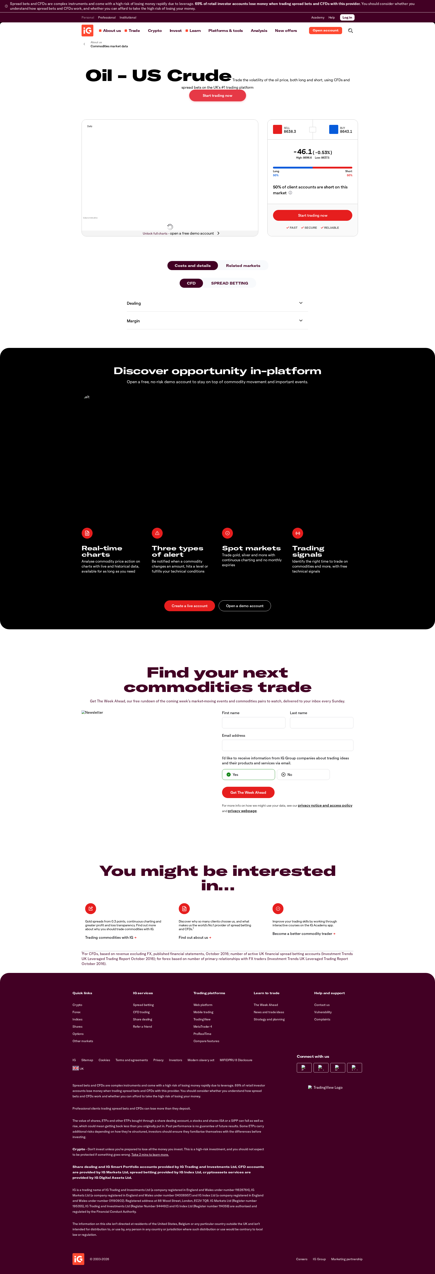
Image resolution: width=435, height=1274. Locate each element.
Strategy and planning (269, 1019)
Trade (134, 30)
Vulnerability (322, 1012)
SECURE (310, 227)
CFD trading (141, 1012)
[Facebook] (304, 1067)
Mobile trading (203, 1012)
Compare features (206, 1041)
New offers (286, 30)
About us (112, 30)
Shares (77, 1026)
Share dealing (142, 1019)
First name (230, 713)
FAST (293, 227)
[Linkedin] (354, 1067)
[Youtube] (337, 1067)
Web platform (203, 1005)
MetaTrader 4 (202, 1026)
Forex (76, 1012)
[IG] (87, 30)
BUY (342, 127)
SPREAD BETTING (229, 283)
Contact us (322, 1005)
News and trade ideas (269, 1012)
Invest (176, 30)
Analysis (259, 30)
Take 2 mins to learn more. (150, 1155)
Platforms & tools (225, 30)
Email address (233, 735)
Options (78, 1034)
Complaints (322, 1019)
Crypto (155, 30)
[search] (350, 30)
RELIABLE (331, 227)
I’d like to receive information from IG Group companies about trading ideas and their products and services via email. (285, 760)
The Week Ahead (266, 1005)
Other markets (82, 1041)
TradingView (201, 1019)
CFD (191, 283)
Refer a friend (142, 1026)
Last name (298, 713)
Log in (347, 17)
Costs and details (193, 265)
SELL (287, 127)
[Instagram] (321, 1067)
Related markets (243, 265)
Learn (195, 30)
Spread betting (143, 1005)
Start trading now (217, 95)
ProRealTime (202, 1034)
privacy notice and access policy (325, 805)
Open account (325, 30)
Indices (77, 1019)
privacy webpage (242, 810)
